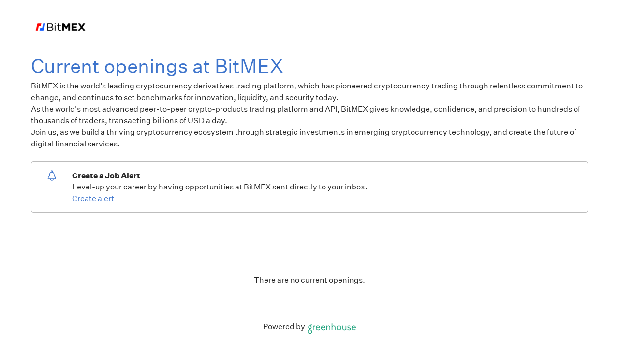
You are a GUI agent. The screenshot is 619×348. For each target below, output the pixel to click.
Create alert (93, 198)
